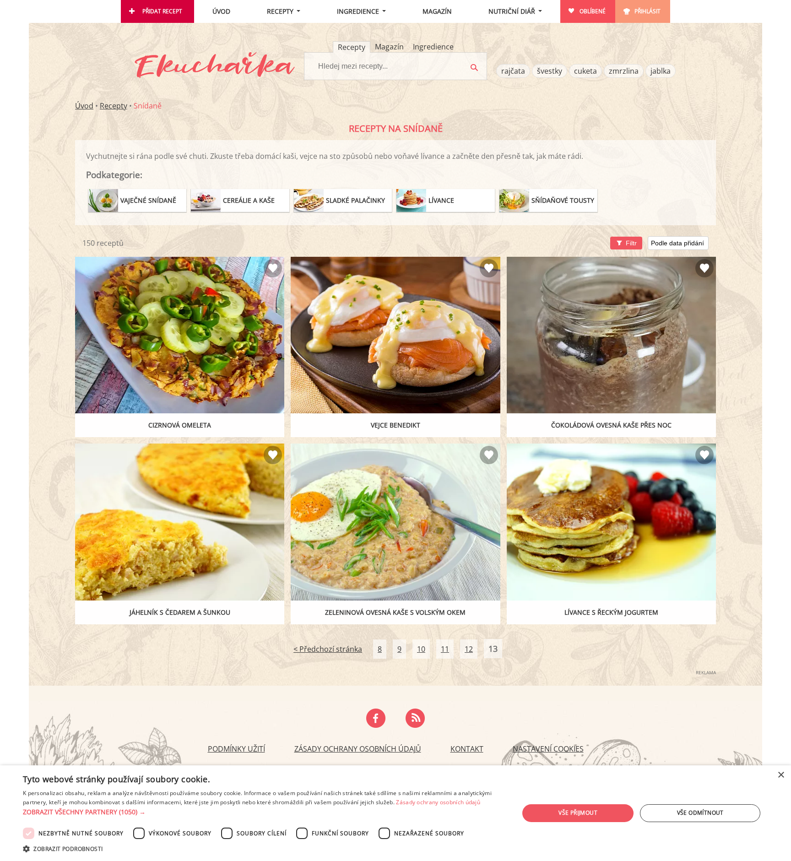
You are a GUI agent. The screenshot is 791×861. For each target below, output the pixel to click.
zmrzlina (624, 71)
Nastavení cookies (548, 749)
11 (445, 649)
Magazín (437, 11)
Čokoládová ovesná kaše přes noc (611, 425)
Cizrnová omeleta (179, 425)
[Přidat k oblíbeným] (273, 268)
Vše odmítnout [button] (700, 813)
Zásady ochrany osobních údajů (357, 749)
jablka (660, 71)
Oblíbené (593, 11)
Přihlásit (647, 11)
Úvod (221, 11)
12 (469, 649)
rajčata (513, 71)
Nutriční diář (511, 11)
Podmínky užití (236, 749)
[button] (263, 812)
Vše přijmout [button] (577, 813)
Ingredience (358, 11)
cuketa (585, 71)
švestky (549, 71)
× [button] (780, 775)
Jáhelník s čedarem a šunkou (180, 612)
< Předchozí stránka (327, 649)
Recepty (280, 11)
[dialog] (395, 813)
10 (421, 649)
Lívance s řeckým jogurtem (611, 612)
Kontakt (466, 749)
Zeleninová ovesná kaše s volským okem (395, 612)
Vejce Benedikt (395, 425)
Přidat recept (162, 11)
